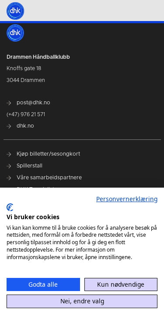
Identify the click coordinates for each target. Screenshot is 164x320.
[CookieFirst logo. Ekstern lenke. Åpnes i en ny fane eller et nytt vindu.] (10, 207)
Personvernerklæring (126, 199)
